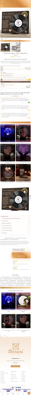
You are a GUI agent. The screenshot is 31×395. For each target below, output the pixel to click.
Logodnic (7, 73)
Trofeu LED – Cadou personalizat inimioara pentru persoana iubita (7, 162)
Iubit (3, 73)
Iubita (4, 73)
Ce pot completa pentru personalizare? (6, 225)
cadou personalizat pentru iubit (18, 278)
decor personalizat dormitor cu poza (8, 280)
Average (21, 256)
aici (22, 94)
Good (22, 256)
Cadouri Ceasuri (2, 377)
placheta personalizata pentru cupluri (23, 283)
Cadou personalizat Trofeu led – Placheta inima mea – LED (23, 162)
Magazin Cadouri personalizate (4, 373)
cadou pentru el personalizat (9, 278)
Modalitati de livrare (13, 374)
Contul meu (22, 373)
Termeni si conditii (13, 377)
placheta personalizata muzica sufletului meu (11, 283)
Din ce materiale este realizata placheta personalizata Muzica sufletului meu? (11, 218)
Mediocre (20, 256)
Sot (11, 73)
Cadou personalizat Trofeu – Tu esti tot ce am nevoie (23, 182)
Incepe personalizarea (15, 81)
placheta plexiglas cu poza (23, 285)
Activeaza (3, 86)
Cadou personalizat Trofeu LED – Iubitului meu (23, 142)
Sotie (12, 73)
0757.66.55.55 (16, 366)
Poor (18, 256)
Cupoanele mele (23, 377)
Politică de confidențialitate (14, 381)
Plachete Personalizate (27, 68)
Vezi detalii (24, 77)
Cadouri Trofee (2, 374)
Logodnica (9, 73)
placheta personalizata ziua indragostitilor (13, 285)
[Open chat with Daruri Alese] (29, 393)
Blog (11, 373)
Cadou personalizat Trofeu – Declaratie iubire (8, 182)
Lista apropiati (23, 374)
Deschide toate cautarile (15, 287)
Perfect (24, 256)
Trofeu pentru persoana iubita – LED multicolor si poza (8, 142)
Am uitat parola (23, 381)
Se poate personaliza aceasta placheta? (6, 223)
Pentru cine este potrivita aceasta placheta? (7, 230)
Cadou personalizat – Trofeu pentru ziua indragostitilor (23, 310)
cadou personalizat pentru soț (18, 280)
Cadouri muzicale (2, 381)
